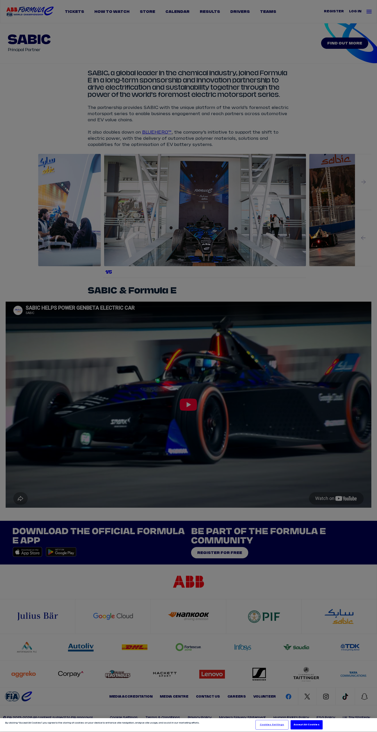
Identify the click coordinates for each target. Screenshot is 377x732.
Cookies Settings (272, 725)
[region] (188, 725)
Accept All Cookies (306, 725)
